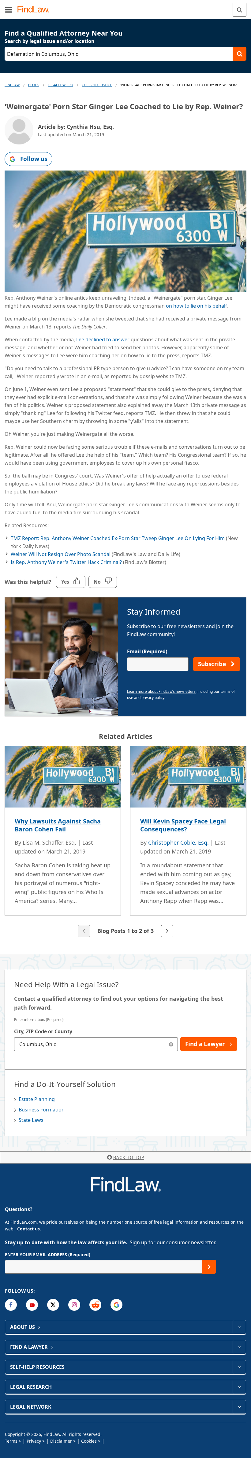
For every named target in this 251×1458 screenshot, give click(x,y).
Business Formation (42, 1109)
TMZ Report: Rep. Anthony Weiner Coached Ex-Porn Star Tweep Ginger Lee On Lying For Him (118, 538)
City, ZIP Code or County (43, 1031)
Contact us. (29, 1229)
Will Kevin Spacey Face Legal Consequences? (183, 825)
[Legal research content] (239, 1387)
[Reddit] (95, 1305)
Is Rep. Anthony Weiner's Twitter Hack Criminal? (66, 562)
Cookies (89, 1441)
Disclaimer (61, 1441)
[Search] (239, 10)
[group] (125, 842)
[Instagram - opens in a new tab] (74, 1305)
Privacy (34, 1441)
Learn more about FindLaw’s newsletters (161, 691)
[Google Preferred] (116, 1305)
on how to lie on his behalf (196, 305)
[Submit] (209, 1267)
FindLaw (12, 84)
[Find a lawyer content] (239, 1347)
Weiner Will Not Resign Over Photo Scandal (61, 554)
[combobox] (96, 1044)
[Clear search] (171, 1044)
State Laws (31, 1120)
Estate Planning (37, 1099)
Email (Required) (147, 651)
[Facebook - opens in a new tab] (11, 1305)
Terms (11, 1441)
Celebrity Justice (97, 84)
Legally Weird (60, 84)
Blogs (33, 84)
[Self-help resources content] (239, 1367)
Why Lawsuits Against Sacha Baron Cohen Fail (58, 825)
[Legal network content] (239, 1407)
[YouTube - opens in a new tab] (32, 1305)
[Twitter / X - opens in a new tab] (53, 1305)
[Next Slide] (167, 931)
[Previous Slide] (84, 931)
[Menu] (8, 9)
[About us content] (239, 1327)
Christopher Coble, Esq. (178, 842)
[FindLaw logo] (35, 9)
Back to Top (128, 1157)
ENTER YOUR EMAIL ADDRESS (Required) (47, 1254)
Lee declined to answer (102, 339)
